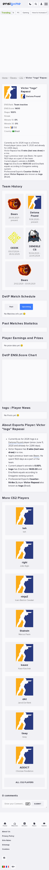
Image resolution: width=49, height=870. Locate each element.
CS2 (15, 127)
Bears (30, 156)
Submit (37, 804)
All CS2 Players (24, 782)
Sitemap (5, 845)
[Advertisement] (24, 43)
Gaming (22, 13)
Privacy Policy (8, 836)
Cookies (5, 849)
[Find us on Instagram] (4, 858)
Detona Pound (15, 442)
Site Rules (6, 840)
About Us (6, 831)
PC (14, 13)
